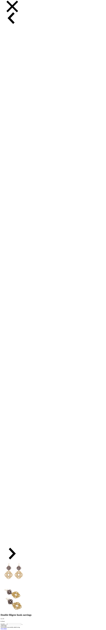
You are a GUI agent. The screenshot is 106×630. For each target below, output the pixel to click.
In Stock (3, 621)
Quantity (3, 624)
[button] (12, 18)
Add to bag (3, 625)
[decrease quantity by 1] (5, 624)
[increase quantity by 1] (22, 624)
